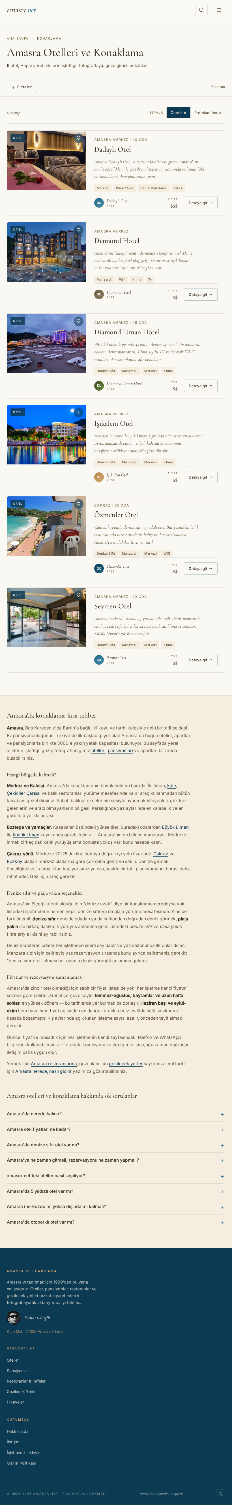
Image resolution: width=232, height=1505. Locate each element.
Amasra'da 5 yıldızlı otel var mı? (40, 1191)
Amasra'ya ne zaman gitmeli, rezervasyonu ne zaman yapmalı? (73, 1160)
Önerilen (178, 112)
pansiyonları (120, 750)
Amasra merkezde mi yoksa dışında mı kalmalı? (56, 1206)
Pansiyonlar (17, 1370)
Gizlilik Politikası (21, 1463)
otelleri (98, 750)
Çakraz (160, 853)
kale (171, 785)
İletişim (13, 1441)
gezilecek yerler (126, 1063)
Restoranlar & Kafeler (26, 1381)
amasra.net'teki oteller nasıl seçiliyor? (46, 1175)
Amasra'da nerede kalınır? (34, 1113)
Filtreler (24, 87)
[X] (220, 1493)
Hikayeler (15, 1402)
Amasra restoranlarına (54, 1063)
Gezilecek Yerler (22, 1391)
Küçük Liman (26, 834)
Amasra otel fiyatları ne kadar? (38, 1129)
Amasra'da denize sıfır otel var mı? (43, 1144)
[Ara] (201, 10)
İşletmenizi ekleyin (23, 1452)
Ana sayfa (18, 38)
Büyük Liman (175, 827)
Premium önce (207, 112)
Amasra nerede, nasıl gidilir (43, 1071)
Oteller (13, 1360)
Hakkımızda (18, 1431)
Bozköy (14, 861)
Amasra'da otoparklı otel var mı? (40, 1222)
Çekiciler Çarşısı (23, 793)
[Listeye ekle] (78, 138)
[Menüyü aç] (219, 10)
